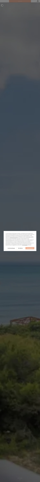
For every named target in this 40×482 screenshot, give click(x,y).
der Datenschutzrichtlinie (14, 237)
